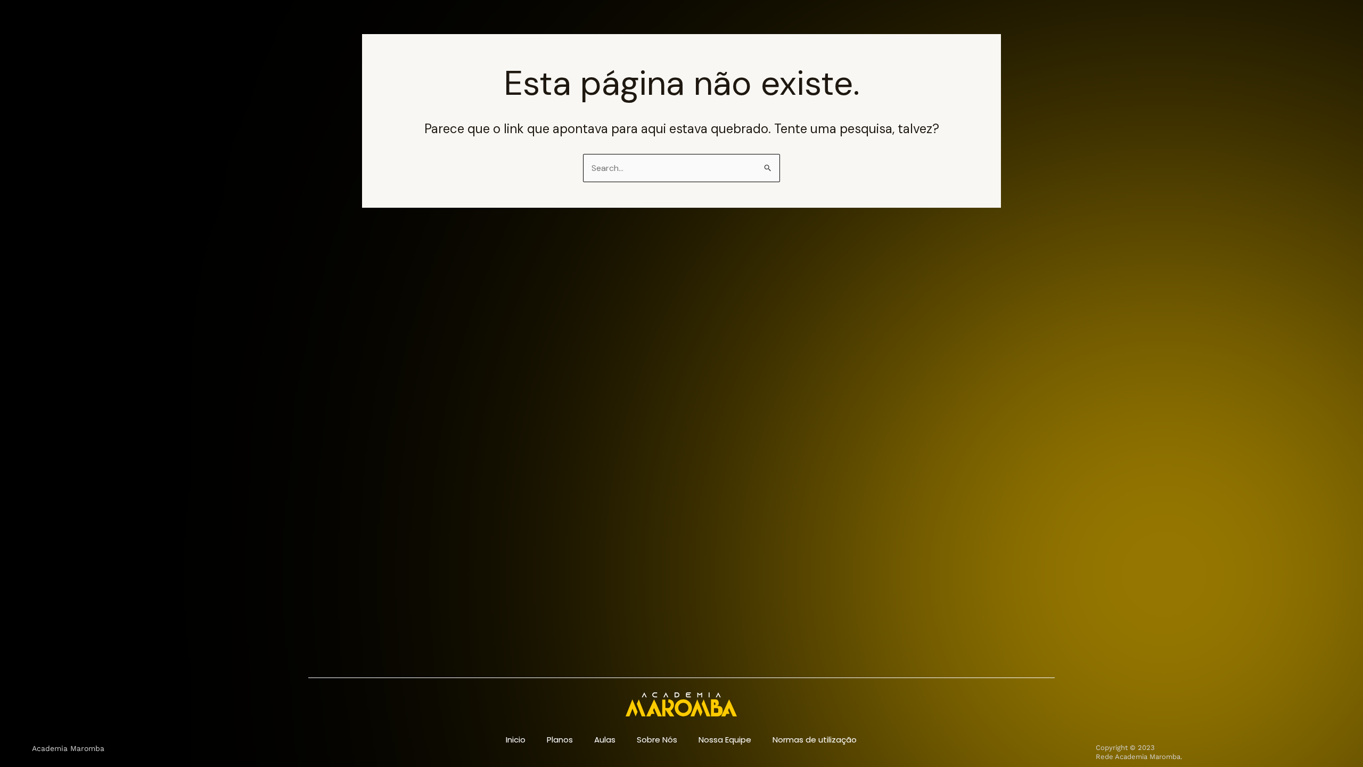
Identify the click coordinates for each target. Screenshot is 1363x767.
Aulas (604, 739)
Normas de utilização (815, 739)
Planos (560, 739)
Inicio (516, 739)
